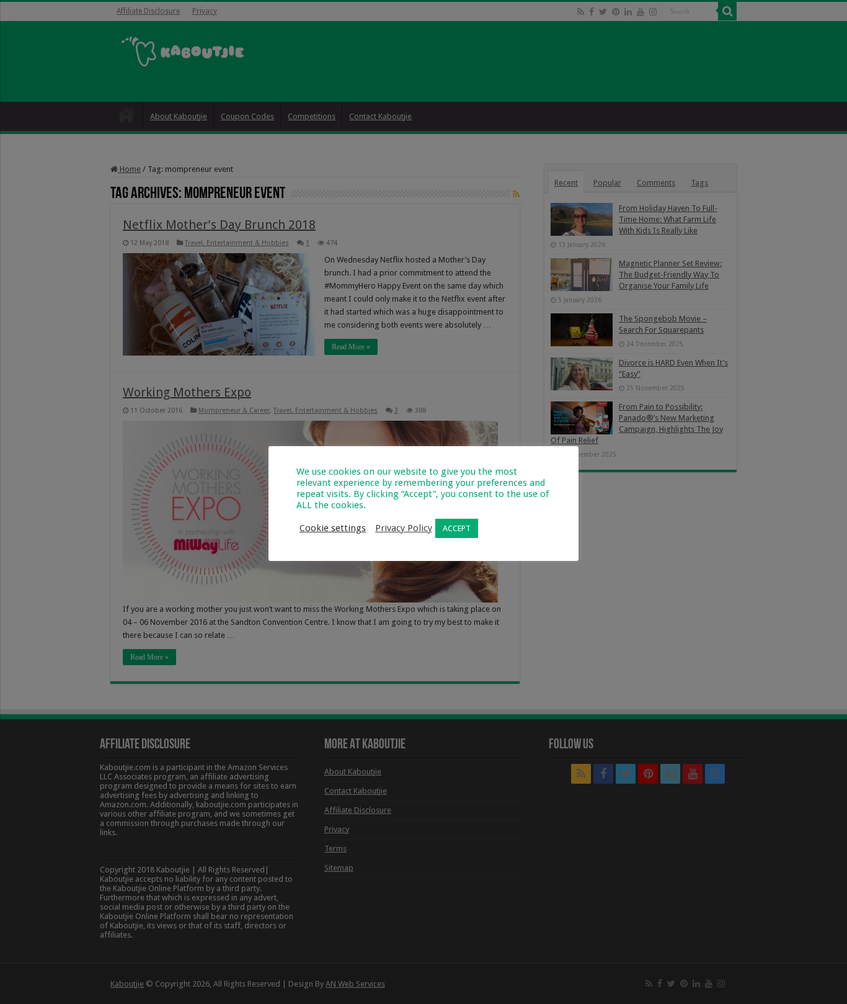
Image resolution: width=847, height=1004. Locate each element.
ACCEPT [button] (457, 528)
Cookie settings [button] (332, 528)
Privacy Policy (403, 528)
